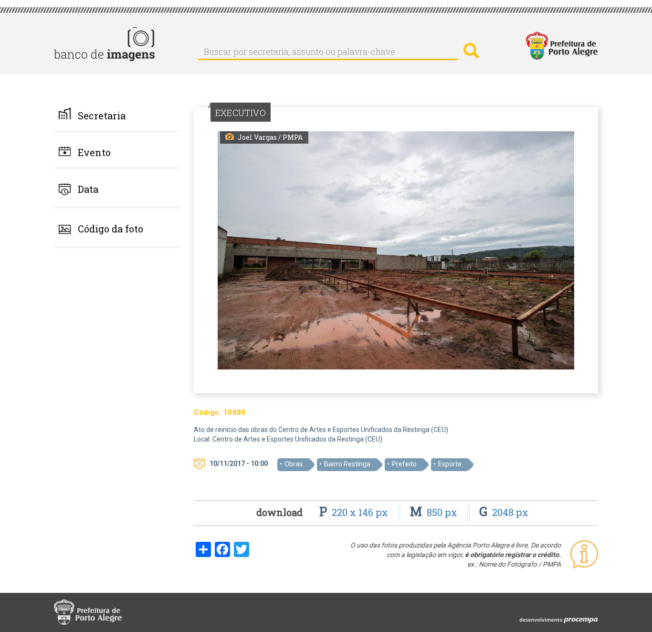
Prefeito (404, 464)
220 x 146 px (354, 512)
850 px (435, 512)
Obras (293, 464)
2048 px (503, 512)
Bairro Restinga (347, 464)
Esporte (450, 464)
